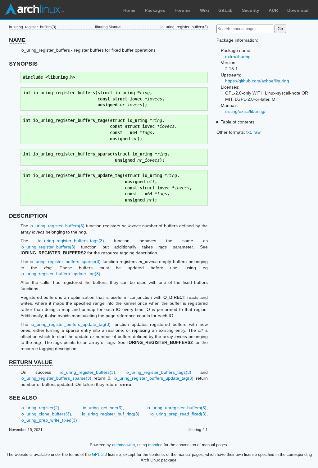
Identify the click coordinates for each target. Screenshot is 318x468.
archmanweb (123, 445)
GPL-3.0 (99, 454)
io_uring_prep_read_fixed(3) (178, 413)
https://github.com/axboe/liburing (257, 80)
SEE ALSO (23, 398)
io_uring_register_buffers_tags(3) (71, 240)
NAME (17, 40)
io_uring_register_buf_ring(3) (110, 413)
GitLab (225, 10)
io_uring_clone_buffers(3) (45, 413)
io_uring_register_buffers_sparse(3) (65, 261)
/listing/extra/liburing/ (245, 111)
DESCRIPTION (28, 216)
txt (248, 132)
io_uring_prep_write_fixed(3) (48, 420)
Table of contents (237, 121)
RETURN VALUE (30, 362)
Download (298, 10)
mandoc (155, 445)
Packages (155, 10)
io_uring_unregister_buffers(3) (177, 407)
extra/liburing (238, 56)
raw (257, 132)
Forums (183, 10)
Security (250, 10)
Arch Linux (34, 9)
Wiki (204, 10)
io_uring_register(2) (39, 407)
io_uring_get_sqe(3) (103, 407)
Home (129, 10)
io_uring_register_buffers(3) (57, 225)
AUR (273, 10)
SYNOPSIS (23, 64)
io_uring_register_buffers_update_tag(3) (60, 273)
